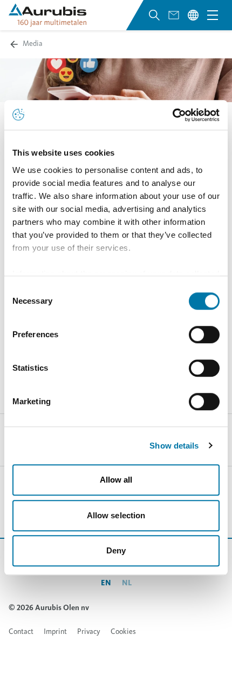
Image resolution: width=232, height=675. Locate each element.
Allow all (116, 479)
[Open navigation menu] (212, 15)
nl (127, 582)
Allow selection (116, 515)
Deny (116, 550)
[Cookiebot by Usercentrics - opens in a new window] (172, 115)
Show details (174, 445)
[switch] (204, 334)
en (106, 582)
